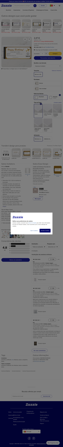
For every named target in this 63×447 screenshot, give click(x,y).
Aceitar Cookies (45, 230)
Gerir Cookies (34, 230)
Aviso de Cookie (32, 223)
